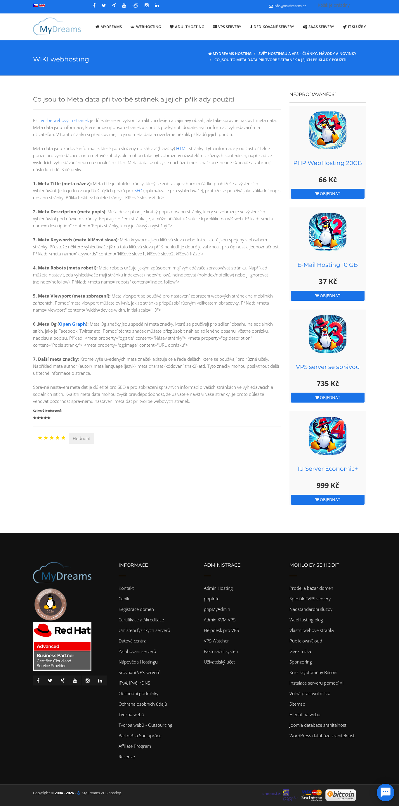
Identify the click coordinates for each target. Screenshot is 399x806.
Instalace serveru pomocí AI (316, 683)
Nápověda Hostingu (138, 662)
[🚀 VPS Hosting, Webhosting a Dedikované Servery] (57, 26)
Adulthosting (189, 26)
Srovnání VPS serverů (140, 672)
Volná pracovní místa (309, 693)
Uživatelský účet (219, 662)
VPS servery (229, 26)
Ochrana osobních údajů (143, 704)
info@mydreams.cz (290, 5)
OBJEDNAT (329, 193)
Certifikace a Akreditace (141, 620)
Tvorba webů (131, 714)
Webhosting (148, 26)
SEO (138, 190)
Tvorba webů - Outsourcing (145, 725)
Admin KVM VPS (219, 620)
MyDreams (111, 26)
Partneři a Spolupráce (140, 735)
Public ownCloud (305, 641)
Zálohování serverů (137, 651)
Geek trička (300, 651)
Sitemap (297, 704)
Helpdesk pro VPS (221, 630)
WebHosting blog (306, 620)
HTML (182, 148)
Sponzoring (300, 662)
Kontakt (126, 588)
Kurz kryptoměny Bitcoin (313, 672)
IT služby (357, 26)
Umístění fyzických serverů (144, 630)
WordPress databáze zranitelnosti (322, 735)
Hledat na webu (304, 714)
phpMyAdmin (217, 609)
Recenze (127, 756)
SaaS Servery (321, 26)
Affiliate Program (135, 746)
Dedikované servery (274, 26)
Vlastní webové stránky (311, 630)
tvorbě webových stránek (64, 120)
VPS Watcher (216, 641)
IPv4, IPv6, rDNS (134, 683)
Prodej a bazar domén (311, 588)
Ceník (124, 599)
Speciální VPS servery (310, 599)
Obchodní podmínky (138, 693)
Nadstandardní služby (310, 609)
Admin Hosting (218, 588)
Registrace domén (136, 609)
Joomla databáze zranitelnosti (318, 725)
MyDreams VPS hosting (101, 792)
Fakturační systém (221, 651)
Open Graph (72, 324)
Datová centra (132, 641)
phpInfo (212, 599)
